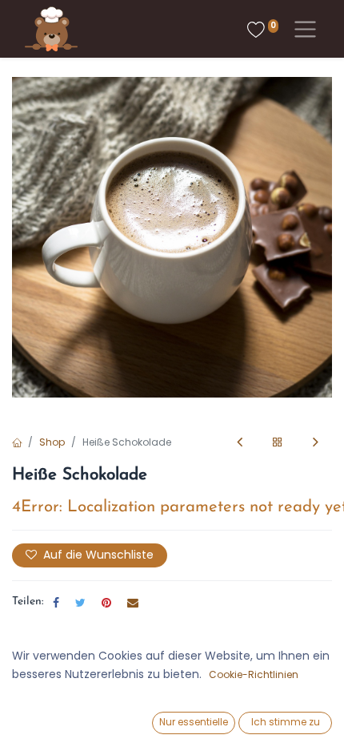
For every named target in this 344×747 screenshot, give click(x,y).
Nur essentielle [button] (193, 722)
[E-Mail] (132, 602)
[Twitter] (80, 602)
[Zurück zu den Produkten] (277, 443)
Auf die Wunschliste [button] (98, 555)
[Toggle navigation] (302, 29)
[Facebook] (56, 602)
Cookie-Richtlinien (253, 674)
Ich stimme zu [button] (285, 722)
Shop (52, 442)
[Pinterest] (106, 602)
